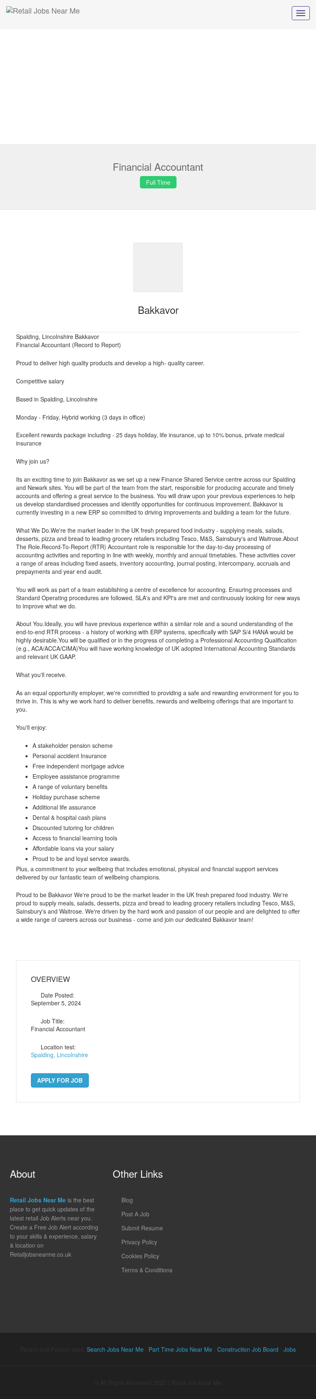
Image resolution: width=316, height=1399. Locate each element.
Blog (127, 1200)
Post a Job (135, 1214)
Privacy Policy (139, 1242)
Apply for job (60, 1080)
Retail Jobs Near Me (38, 1200)
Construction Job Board (248, 1349)
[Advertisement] (158, 86)
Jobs (289, 1349)
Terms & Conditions (146, 1270)
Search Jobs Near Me (115, 1349)
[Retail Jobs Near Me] (43, 14)
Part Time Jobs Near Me (180, 1349)
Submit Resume (142, 1228)
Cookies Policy (140, 1256)
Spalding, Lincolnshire (59, 1055)
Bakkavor (158, 309)
